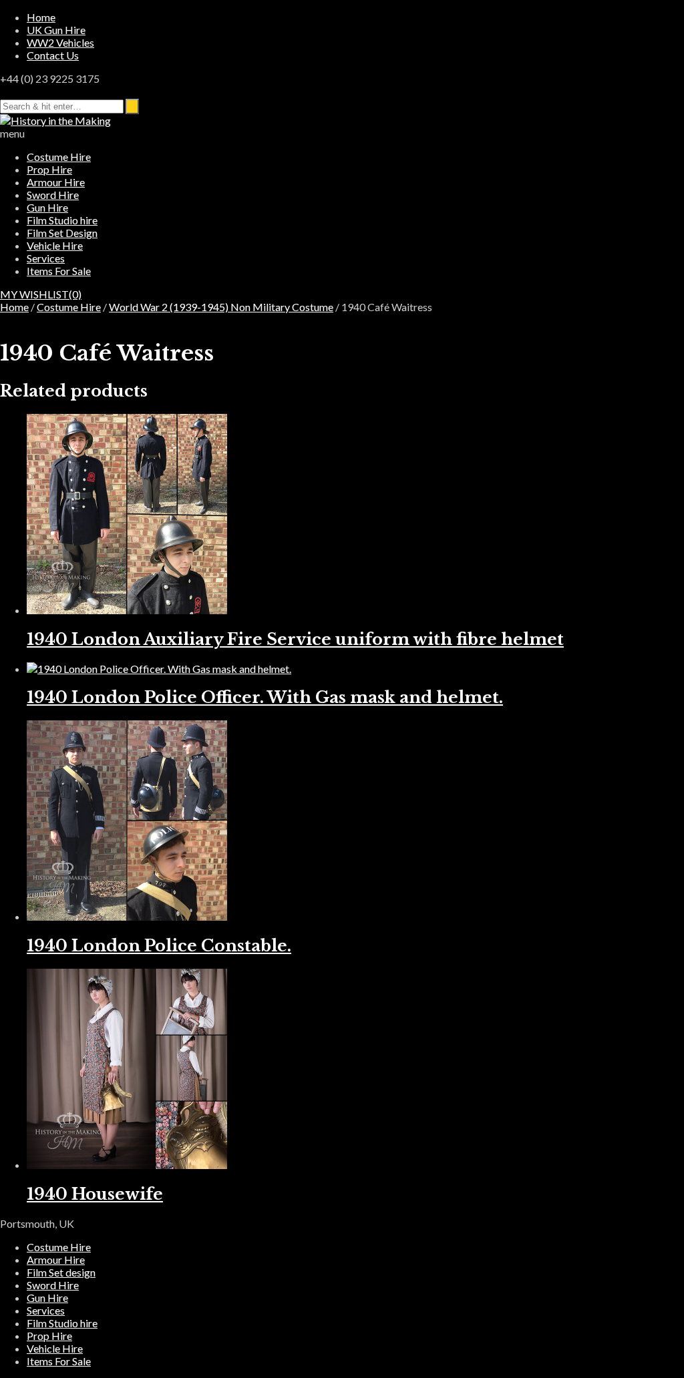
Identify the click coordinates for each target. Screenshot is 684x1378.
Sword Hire (53, 194)
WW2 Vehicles (60, 42)
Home (14, 306)
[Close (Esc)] (640, 14)
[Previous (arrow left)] (23, 689)
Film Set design (61, 1272)
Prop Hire (49, 169)
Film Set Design (62, 232)
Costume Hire (59, 156)
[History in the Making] (55, 120)
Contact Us (53, 55)
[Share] (610, 14)
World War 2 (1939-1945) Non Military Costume (221, 306)
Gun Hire (47, 207)
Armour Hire (56, 182)
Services (46, 258)
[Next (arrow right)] (660, 689)
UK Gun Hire (56, 29)
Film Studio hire (62, 220)
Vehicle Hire (55, 245)
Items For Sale (59, 270)
